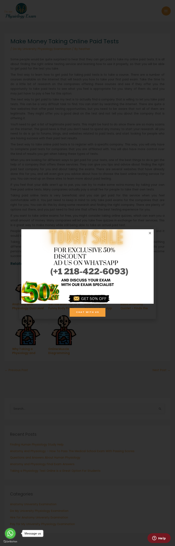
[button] (150, 233)
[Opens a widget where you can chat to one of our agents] (159, 538)
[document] (87, 273)
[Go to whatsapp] (10, 533)
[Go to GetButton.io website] (10, 541)
